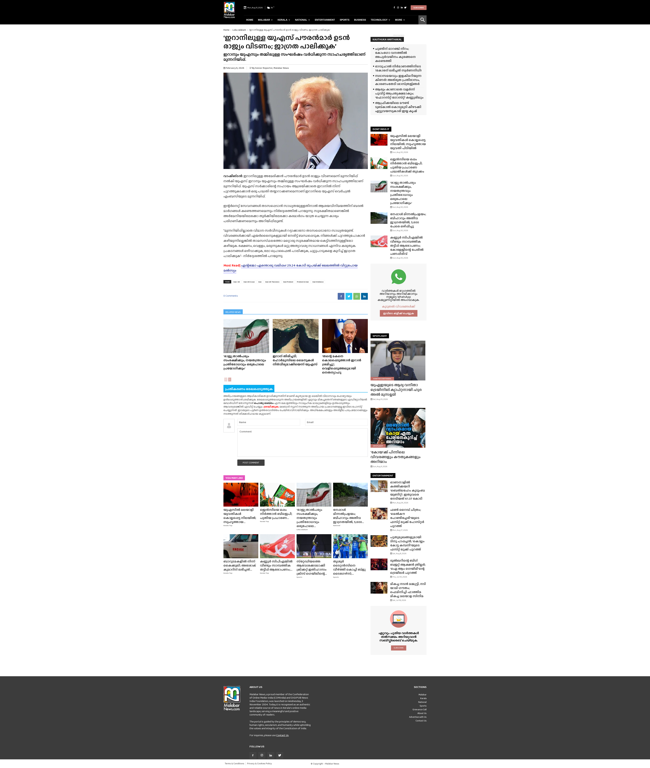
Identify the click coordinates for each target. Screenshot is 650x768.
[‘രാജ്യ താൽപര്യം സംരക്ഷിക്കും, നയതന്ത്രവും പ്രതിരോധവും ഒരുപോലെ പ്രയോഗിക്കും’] (246, 336)
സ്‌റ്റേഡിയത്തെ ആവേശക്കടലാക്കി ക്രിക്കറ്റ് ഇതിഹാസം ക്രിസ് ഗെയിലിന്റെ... (312, 567)
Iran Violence (317, 281)
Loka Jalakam (239, 29)
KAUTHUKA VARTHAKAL (387, 39)
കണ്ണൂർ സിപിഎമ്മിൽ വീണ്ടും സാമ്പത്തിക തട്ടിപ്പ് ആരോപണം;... (276, 565)
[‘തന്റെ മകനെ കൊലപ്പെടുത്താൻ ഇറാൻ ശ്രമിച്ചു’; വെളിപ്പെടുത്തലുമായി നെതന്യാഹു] (345, 336)
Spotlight (378, 445)
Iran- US (236, 281)
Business (360, 19)
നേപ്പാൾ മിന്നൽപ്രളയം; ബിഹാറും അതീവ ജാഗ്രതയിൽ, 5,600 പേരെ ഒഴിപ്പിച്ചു (408, 220)
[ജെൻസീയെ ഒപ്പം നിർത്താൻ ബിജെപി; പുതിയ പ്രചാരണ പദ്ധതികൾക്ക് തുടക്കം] (277, 495)
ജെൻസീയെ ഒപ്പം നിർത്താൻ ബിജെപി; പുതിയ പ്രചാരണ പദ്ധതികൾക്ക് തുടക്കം (407, 165)
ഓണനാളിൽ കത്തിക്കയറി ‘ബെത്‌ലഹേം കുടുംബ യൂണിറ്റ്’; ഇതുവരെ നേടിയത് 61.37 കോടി (407, 490)
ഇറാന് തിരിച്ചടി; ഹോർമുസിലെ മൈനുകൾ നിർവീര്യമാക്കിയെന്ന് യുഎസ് (295, 360)
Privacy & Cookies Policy (259, 763)
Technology (379, 19)
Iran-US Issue (249, 281)
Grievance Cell (420, 709)
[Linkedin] (402, 7)
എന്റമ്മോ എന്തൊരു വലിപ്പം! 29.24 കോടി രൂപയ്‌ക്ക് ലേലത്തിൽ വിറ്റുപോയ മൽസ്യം (290, 268)
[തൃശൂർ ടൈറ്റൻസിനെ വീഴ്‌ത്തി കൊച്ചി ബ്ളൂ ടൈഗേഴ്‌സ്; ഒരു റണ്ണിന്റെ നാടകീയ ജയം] (350, 546)
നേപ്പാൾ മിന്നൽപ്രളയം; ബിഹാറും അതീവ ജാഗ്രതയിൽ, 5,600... (348, 515)
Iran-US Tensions (272, 281)
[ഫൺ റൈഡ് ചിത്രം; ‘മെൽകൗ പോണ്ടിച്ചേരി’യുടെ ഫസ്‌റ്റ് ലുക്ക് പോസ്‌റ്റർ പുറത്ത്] (379, 513)
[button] (422, 19)
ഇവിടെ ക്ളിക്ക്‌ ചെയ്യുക (398, 313)
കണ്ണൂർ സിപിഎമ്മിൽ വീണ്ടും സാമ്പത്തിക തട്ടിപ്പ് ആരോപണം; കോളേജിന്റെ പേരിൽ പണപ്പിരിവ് (407, 245)
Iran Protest (288, 281)
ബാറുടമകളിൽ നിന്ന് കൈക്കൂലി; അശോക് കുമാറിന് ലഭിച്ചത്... (239, 565)
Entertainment (325, 19)
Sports (344, 19)
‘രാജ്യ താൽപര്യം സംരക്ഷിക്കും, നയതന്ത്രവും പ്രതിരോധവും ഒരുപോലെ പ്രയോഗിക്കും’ (244, 362)
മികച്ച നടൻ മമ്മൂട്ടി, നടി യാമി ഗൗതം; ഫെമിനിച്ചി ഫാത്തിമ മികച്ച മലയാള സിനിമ (408, 590)
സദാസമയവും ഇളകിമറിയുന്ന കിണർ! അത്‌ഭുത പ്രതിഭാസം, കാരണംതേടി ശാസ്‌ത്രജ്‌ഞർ (398, 79)
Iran (260, 281)
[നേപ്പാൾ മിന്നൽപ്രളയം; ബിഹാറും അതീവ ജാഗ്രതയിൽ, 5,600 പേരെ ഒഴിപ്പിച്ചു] (350, 495)
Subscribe (418, 7)
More (398, 19)
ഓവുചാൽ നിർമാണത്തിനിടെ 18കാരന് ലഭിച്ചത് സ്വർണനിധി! (398, 68)
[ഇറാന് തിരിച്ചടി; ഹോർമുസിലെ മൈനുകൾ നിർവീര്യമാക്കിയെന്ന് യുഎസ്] (295, 336)
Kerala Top (227, 525)
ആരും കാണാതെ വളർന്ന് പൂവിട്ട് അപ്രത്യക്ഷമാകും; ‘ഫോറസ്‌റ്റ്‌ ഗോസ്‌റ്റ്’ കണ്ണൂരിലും (399, 93)
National (301, 19)
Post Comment (251, 462)
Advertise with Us (418, 717)
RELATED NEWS (233, 312)
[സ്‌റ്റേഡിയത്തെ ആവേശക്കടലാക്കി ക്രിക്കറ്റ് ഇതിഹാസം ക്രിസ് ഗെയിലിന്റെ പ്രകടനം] (314, 546)
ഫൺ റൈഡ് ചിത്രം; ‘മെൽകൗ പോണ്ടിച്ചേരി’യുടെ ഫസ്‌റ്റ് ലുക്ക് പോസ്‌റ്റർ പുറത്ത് (407, 517)
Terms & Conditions (234, 763)
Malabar (264, 19)
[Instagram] (398, 7)
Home (249, 19)
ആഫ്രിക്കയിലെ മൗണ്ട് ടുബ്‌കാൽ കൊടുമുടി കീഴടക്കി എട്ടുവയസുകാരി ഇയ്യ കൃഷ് (398, 107)
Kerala (282, 19)
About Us (422, 713)
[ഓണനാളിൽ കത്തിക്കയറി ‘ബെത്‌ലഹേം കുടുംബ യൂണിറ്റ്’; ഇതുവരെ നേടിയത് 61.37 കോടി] (379, 486)
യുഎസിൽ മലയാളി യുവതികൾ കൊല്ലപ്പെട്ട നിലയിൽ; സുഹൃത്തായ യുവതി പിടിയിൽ (408, 142)
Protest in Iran (303, 281)
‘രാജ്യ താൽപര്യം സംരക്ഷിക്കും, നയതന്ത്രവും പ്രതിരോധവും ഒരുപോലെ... (309, 517)
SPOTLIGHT (380, 336)
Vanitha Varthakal (382, 378)
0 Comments (230, 296)
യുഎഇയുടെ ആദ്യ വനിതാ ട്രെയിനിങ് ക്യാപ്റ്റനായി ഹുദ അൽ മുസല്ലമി (396, 389)
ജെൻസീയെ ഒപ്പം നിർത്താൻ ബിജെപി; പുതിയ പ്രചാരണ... (276, 513)
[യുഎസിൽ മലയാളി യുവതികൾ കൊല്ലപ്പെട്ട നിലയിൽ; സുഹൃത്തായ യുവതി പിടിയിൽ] (240, 495)
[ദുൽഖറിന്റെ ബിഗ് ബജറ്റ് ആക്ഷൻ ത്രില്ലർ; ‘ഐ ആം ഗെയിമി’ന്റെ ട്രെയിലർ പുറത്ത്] (379, 564)
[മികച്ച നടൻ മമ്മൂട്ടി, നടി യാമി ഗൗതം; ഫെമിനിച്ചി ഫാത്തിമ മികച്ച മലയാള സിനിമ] (379, 588)
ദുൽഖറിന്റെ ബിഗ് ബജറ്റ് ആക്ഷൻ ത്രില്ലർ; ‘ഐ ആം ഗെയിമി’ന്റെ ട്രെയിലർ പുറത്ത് (408, 566)
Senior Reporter (264, 68)
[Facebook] (394, 7)
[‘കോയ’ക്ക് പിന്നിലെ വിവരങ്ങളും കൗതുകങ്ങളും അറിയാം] (399, 428)
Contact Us (282, 735)
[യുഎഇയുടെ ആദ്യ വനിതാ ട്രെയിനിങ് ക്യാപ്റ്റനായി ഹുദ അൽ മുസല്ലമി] (399, 360)
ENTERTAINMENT (383, 475)
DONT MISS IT (381, 129)
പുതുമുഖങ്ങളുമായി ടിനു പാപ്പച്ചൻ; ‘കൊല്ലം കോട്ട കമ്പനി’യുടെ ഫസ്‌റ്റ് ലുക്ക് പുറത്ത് (407, 543)
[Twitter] (405, 7)
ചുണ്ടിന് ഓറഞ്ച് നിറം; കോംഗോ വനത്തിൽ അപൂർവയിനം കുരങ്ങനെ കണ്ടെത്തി (395, 54)
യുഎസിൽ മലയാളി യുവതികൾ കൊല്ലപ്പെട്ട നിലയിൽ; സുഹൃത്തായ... (239, 515)
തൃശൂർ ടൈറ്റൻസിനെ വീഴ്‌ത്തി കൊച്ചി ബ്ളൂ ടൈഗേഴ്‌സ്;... (349, 567)
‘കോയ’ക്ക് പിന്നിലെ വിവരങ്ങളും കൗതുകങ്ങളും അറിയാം (396, 456)
